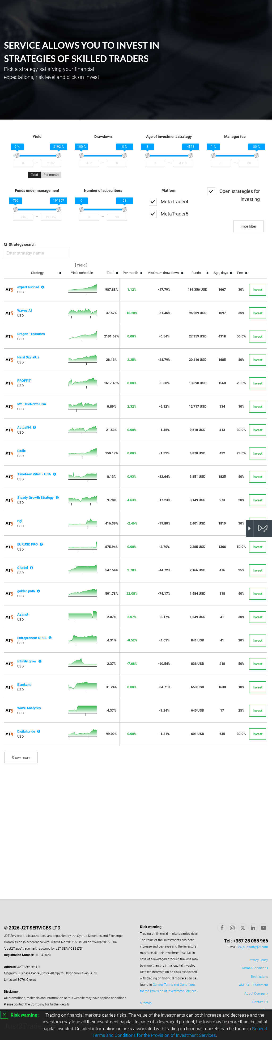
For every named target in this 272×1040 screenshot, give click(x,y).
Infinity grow (26, 661)
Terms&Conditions (255, 968)
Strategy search (22, 244)
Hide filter (248, 226)
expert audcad (28, 287)
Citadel (22, 568)
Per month (51, 175)
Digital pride (26, 731)
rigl (19, 521)
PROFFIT (24, 381)
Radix (21, 451)
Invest (257, 289)
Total (34, 175)
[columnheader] (39, 273)
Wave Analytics (29, 708)
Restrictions (259, 977)
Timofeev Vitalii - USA (34, 474)
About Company (256, 993)
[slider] (17, 155)
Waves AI (24, 310)
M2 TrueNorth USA (31, 404)
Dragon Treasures (31, 334)
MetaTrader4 (174, 201)
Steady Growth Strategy (35, 498)
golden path (26, 591)
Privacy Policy (258, 960)
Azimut (22, 614)
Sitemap (146, 1003)
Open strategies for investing (239, 195)
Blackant (24, 685)
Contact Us (260, 1002)
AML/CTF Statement (253, 985)
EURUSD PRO (27, 544)
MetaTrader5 (174, 214)
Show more (21, 757)
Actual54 (24, 427)
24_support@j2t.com (253, 947)
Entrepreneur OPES (31, 638)
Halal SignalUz (28, 357)
